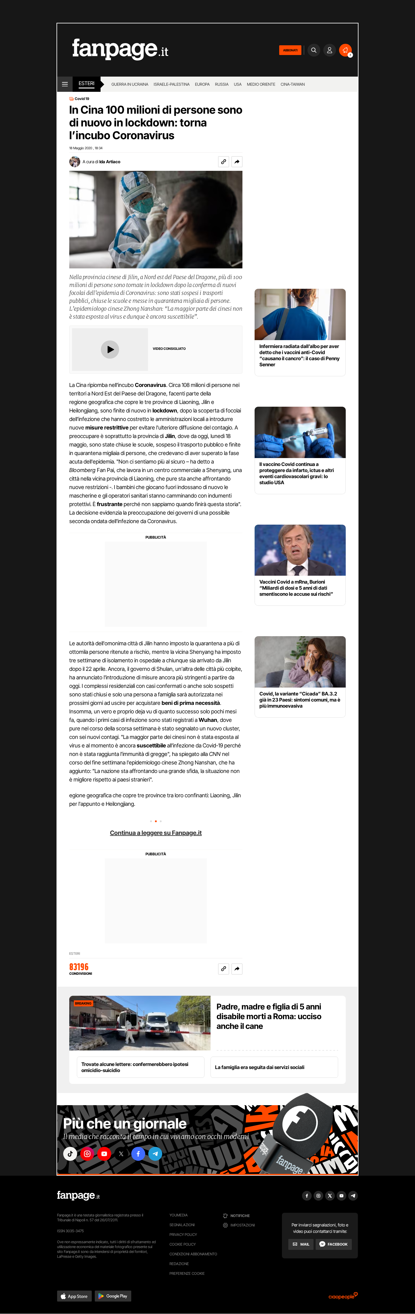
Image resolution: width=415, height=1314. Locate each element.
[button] (237, 161)
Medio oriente (261, 84)
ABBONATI (290, 50)
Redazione (179, 1263)
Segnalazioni (182, 1225)
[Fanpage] (78, 1196)
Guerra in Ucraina (129, 84)
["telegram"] (155, 1154)
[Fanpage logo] (112, 50)
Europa (202, 84)
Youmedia (179, 1215)
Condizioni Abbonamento (193, 1254)
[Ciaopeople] (343, 1297)
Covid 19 (82, 99)
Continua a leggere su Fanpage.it (156, 832)
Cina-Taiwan (293, 84)
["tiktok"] (70, 1154)
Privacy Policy (183, 1234)
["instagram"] (87, 1154)
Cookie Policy (183, 1244)
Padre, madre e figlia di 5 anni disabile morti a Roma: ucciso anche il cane (269, 1016)
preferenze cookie (187, 1273)
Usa (238, 84)
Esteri (86, 83)
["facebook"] (138, 1154)
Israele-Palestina (172, 84)
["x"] (121, 1154)
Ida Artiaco (109, 161)
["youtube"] (104, 1154)
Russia (221, 84)
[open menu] (65, 84)
